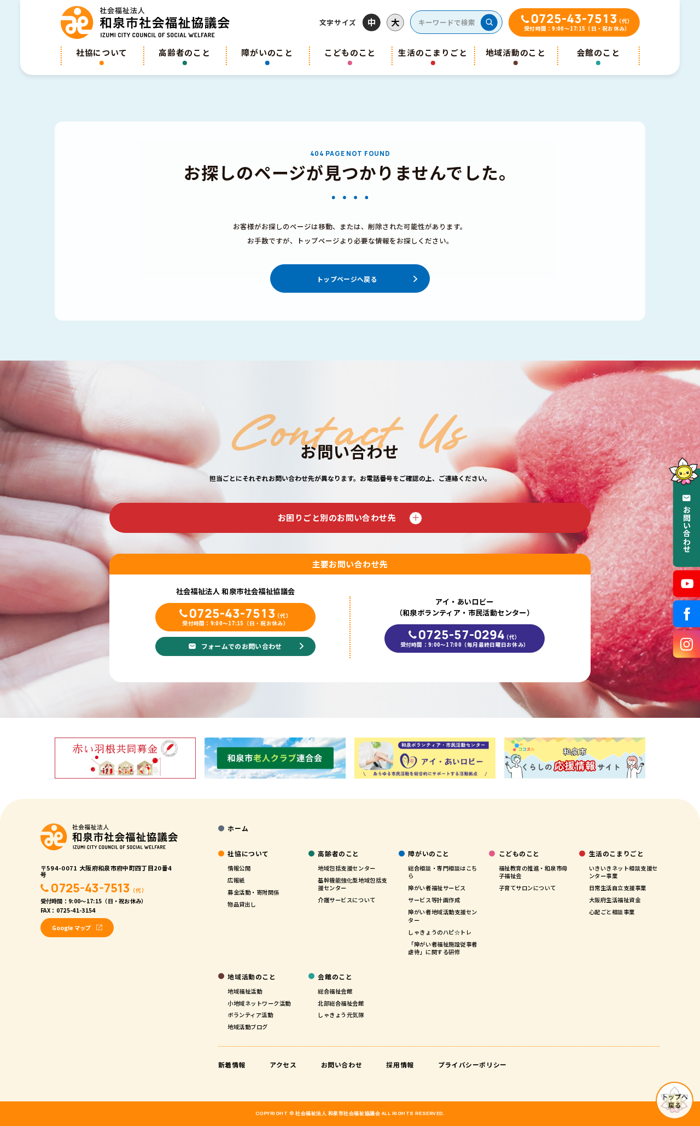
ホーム (238, 828)
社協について (101, 52)
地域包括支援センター (346, 868)
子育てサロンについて (527, 888)
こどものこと (350, 52)
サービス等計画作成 (434, 900)
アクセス (283, 1064)
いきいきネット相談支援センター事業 (623, 872)
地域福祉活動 (245, 991)
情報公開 (239, 868)
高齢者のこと (184, 52)
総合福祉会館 (335, 991)
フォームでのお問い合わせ (241, 645)
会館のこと (598, 52)
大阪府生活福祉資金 (615, 900)
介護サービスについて (346, 900)
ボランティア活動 (250, 1015)
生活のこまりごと (432, 52)
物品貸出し (242, 904)
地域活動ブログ (248, 1027)
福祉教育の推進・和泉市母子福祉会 (533, 872)
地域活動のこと (516, 52)
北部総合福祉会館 (341, 1003)
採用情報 (399, 1064)
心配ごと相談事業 (612, 912)
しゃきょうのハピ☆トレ (439, 932)
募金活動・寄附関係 (253, 892)
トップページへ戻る (347, 278)
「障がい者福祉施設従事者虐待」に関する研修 (442, 948)
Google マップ (71, 928)
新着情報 (232, 1064)
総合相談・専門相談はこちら (442, 872)
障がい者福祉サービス (436, 888)
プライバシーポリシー (472, 1064)
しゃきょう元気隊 (341, 1015)
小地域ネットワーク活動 (259, 1003)
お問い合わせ (342, 1064)
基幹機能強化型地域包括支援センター (352, 884)
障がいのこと (267, 52)
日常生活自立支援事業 (617, 888)
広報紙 (236, 880)
